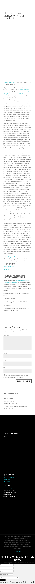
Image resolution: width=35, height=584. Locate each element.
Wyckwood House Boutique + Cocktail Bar (15, 406)
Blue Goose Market (23, 90)
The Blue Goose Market (10, 82)
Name (5, 353)
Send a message (8, 488)
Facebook (6, 269)
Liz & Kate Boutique (9, 401)
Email (5, 360)
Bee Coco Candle (8, 398)
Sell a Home (6, 481)
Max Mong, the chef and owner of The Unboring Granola (16, 94)
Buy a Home (6, 479)
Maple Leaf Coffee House (10, 403)
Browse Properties (8, 477)
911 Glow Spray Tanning (10, 409)
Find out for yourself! (9, 257)
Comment (6, 335)
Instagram (6, 273)
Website (5, 368)
